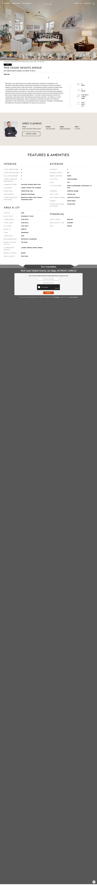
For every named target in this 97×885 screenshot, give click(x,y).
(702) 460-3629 (50, 128)
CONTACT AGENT (31, 133)
